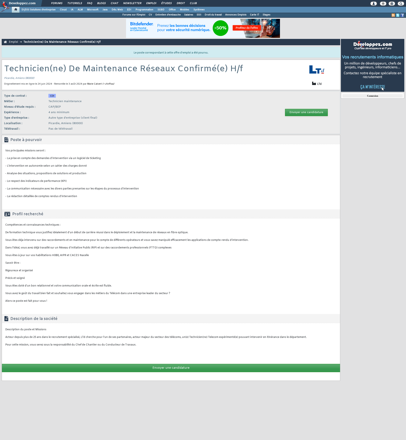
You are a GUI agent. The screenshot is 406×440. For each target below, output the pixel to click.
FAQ (89, 3)
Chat (114, 3)
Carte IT (254, 14)
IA (72, 9)
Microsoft (92, 9)
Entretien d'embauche (168, 14)
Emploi (151, 3)
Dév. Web (117, 9)
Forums (57, 3)
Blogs (101, 3)
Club (193, 3)
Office (172, 9)
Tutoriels (74, 3)
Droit (180, 3)
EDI (129, 9)
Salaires (188, 14)
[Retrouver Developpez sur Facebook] (402, 15)
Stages (266, 14)
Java (105, 9)
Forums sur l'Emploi (133, 14)
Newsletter (132, 3)
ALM (80, 9)
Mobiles (184, 9)
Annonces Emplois (236, 14)
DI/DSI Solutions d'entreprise (39, 9)
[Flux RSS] (393, 15)
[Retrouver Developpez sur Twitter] (397, 15)
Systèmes (199, 9)
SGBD (161, 9)
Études (166, 3)
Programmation (144, 9)
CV (150, 14)
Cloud (63, 9)
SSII (199, 14)
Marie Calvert (94, 83)
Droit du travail (213, 14)
